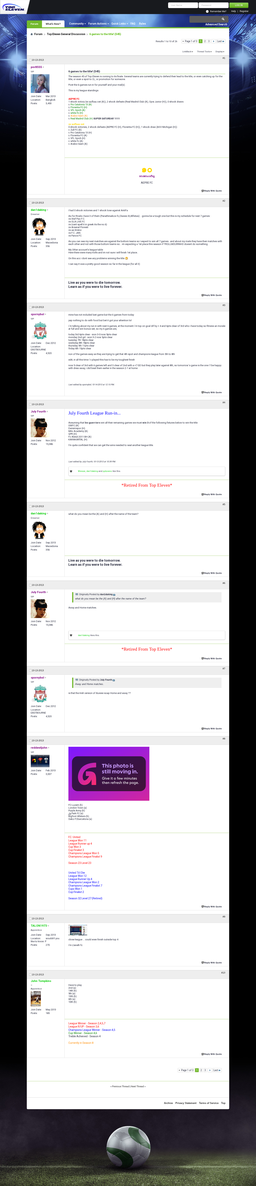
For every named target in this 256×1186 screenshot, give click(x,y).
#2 (224, 201)
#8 (224, 738)
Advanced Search (216, 24)
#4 (224, 402)
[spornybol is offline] (40, 330)
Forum (34, 23)
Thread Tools (203, 51)
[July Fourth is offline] (40, 427)
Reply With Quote (213, 191)
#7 (224, 668)
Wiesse (81, 471)
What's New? (53, 23)
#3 (224, 305)
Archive (168, 1103)
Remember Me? (218, 11)
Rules (142, 23)
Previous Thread (120, 1086)
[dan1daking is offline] (39, 226)
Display (219, 51)
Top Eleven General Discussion (66, 34)
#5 (224, 504)
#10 (223, 972)
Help (233, 11)
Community (76, 23)
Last (219, 41)
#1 (224, 58)
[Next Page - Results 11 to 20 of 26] (213, 41)
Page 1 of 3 (191, 41)
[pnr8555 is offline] (40, 83)
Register (244, 11)
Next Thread (137, 1086)
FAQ (132, 23)
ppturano (107, 471)
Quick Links (118, 23)
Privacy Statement (185, 1103)
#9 (224, 916)
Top (223, 1103)
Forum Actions (97, 23)
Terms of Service (209, 1103)
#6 (224, 583)
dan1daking (92, 471)
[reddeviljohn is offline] (40, 761)
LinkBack (186, 51)
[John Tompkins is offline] (36, 998)
